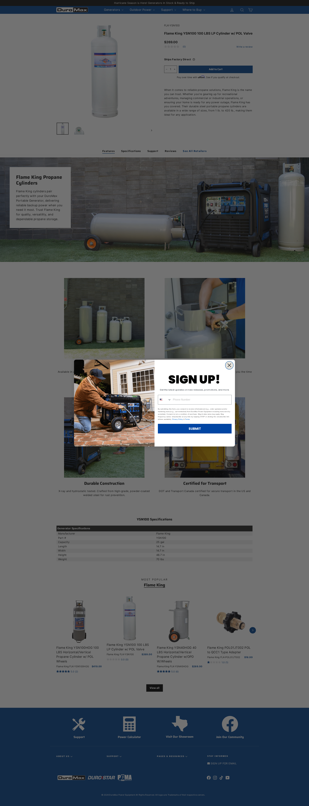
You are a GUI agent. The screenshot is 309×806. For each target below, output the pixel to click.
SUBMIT (195, 428)
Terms (187, 419)
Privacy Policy (177, 419)
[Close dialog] (229, 365)
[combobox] (164, 399)
